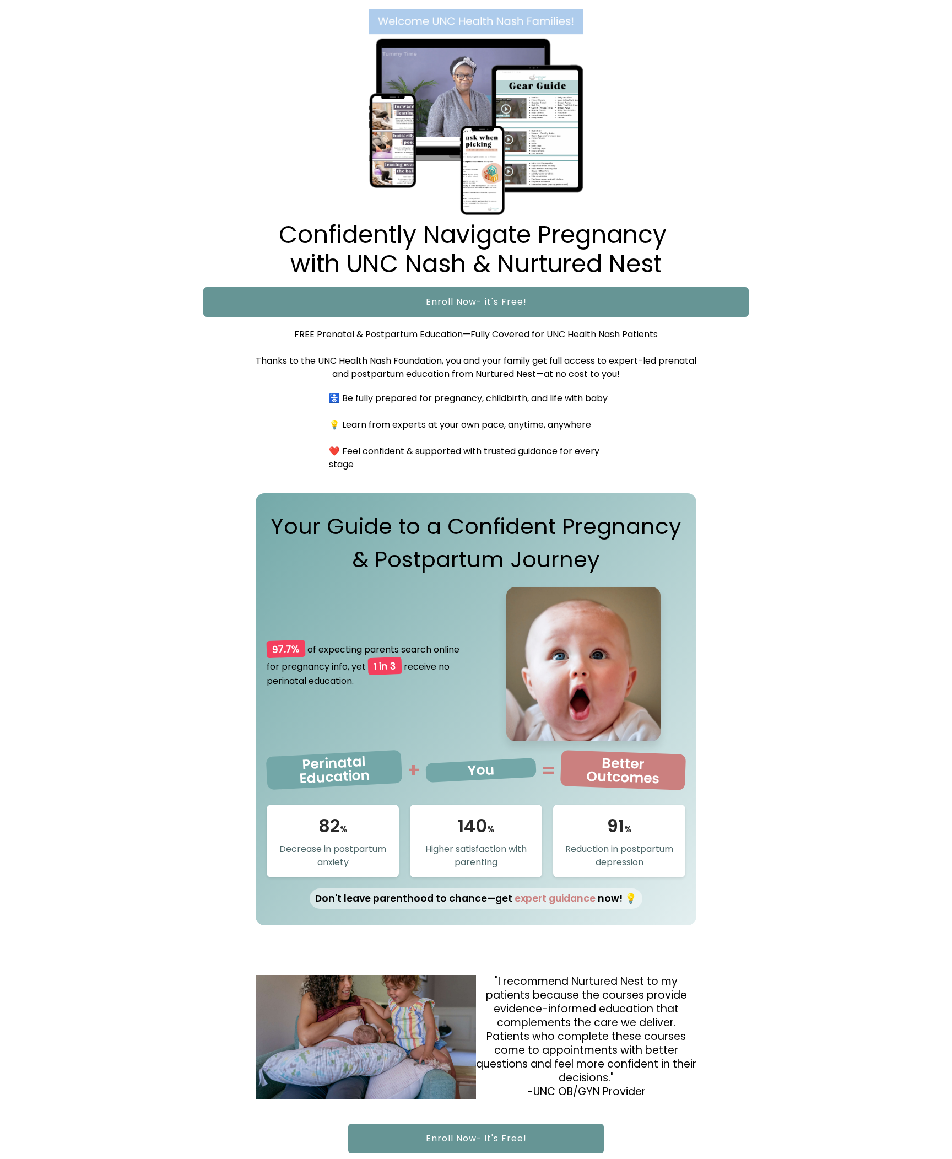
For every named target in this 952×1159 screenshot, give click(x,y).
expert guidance (555, 898)
